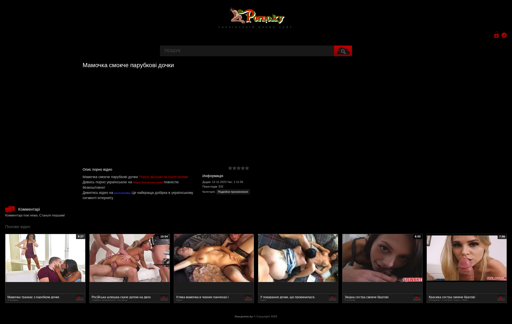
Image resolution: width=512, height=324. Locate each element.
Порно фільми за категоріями (163, 177)
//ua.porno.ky (244, 316)
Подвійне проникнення (233, 191)
